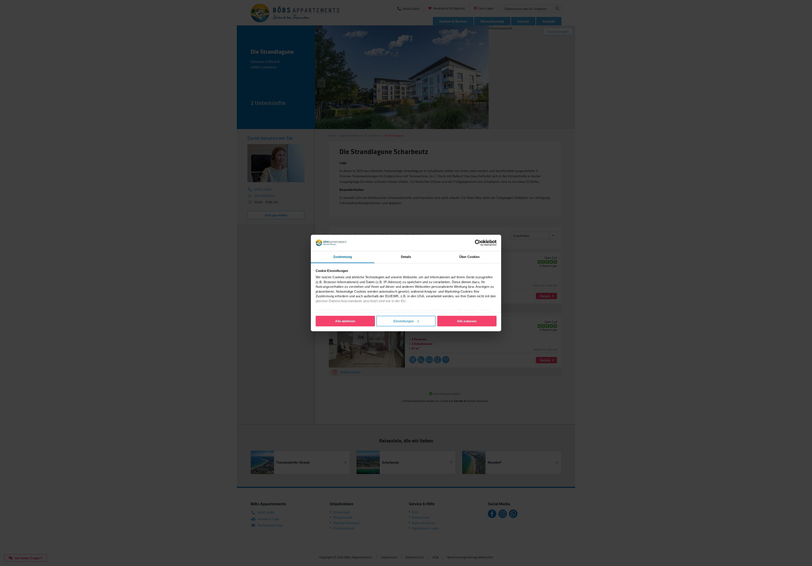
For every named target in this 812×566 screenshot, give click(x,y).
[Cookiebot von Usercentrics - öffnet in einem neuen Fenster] (478, 243)
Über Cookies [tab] (469, 257)
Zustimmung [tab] (342, 257)
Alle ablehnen (345, 321)
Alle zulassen (467, 321)
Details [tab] (406, 257)
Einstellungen (404, 321)
